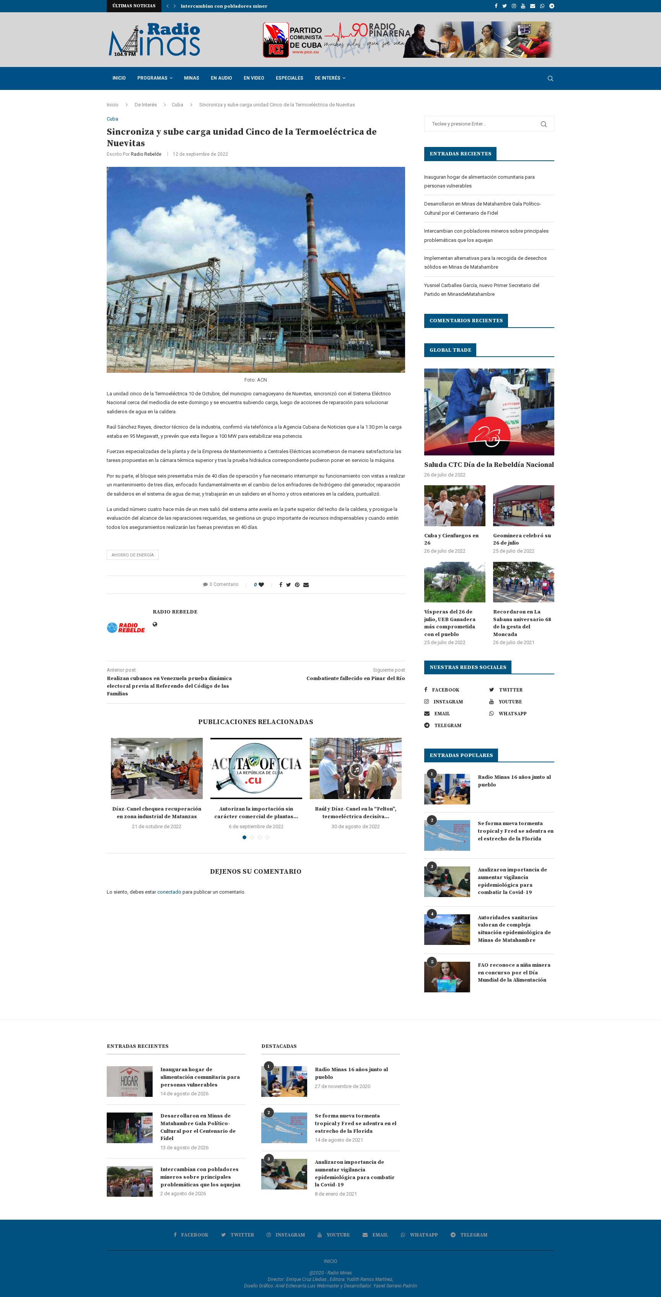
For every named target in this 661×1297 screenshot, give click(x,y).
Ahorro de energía (133, 555)
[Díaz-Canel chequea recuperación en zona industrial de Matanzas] (157, 768)
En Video (254, 78)
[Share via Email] (306, 585)
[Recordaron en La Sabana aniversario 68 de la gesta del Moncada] (523, 582)
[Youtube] (523, 6)
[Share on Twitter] (288, 585)
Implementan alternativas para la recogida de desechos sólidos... (259, 6)
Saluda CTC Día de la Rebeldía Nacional (489, 464)
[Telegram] (551, 6)
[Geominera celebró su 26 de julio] (523, 505)
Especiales (289, 78)
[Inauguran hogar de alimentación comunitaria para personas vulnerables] (130, 1081)
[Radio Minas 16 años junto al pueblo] (447, 789)
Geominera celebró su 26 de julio (522, 539)
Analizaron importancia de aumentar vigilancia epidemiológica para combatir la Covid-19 (512, 881)
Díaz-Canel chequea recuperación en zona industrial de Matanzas (156, 813)
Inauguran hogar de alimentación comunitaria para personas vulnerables (200, 1077)
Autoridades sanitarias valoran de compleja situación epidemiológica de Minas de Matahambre (514, 929)
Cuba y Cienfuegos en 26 (451, 539)
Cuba (177, 105)
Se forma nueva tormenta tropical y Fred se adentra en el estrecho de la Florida (516, 831)
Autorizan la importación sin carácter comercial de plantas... (256, 813)
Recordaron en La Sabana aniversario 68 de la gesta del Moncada (522, 623)
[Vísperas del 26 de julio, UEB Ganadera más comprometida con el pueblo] (454, 582)
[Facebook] (496, 6)
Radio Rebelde (146, 154)
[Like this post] (266, 585)
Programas (152, 78)
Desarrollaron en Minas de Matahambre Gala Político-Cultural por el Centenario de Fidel (198, 1127)
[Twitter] (504, 6)
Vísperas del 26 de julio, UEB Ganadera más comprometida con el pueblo (449, 623)
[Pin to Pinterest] (297, 585)
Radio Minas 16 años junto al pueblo (514, 781)
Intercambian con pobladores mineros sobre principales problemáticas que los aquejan (200, 1177)
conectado (169, 892)
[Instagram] (514, 6)
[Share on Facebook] (280, 585)
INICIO (330, 1261)
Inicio (119, 78)
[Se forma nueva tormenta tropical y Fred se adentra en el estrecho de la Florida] (447, 835)
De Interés (327, 78)
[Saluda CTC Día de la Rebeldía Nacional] (489, 412)
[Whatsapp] (542, 6)
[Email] (532, 6)
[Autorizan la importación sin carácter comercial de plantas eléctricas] (256, 768)
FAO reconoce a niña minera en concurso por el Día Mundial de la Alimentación (514, 973)
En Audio (221, 78)
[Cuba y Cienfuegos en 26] (454, 505)
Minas (191, 78)
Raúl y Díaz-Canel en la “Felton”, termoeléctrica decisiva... (355, 813)
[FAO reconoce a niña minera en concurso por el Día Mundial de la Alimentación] (447, 977)
